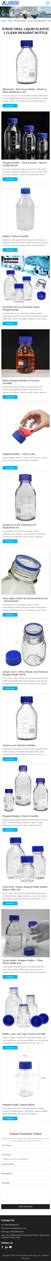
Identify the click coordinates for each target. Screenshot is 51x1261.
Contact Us (7, 1220)
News (10, 21)
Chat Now (10, 106)
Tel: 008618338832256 (10, 1225)
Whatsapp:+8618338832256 (12, 1232)
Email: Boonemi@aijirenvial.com (13, 1228)
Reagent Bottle (20, 21)
